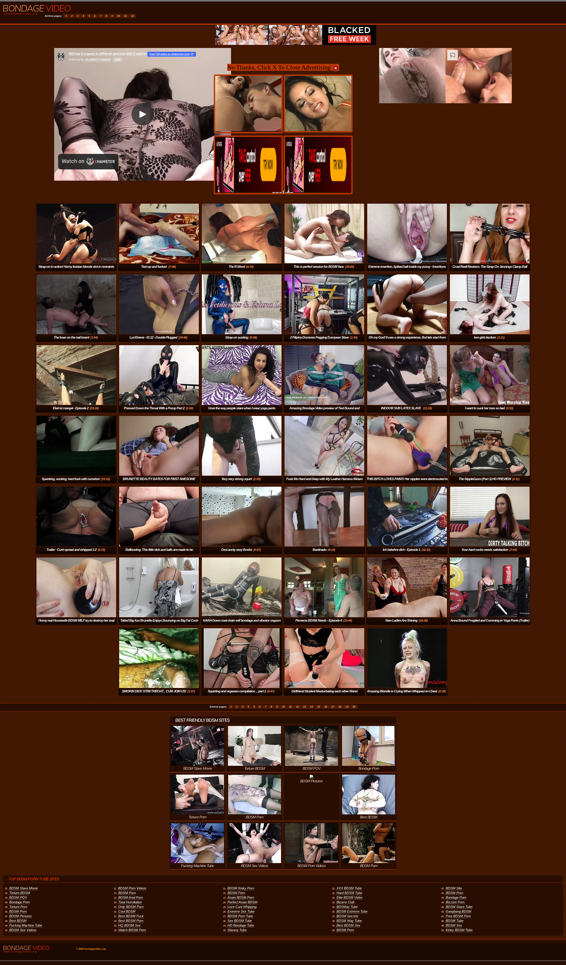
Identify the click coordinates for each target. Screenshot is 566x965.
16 (325, 706)
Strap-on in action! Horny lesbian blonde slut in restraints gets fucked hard (76, 270)
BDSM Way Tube (349, 921)
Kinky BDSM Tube (459, 930)
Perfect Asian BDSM (242, 902)
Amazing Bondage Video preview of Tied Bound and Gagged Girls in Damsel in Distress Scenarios (323, 411)
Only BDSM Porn (130, 907)
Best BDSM (18, 921)
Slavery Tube (237, 930)
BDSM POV (18, 897)
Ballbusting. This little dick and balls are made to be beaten (159, 553)
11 (125, 16)
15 (318, 706)
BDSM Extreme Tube (352, 911)
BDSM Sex (454, 925)
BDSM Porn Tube (240, 916)
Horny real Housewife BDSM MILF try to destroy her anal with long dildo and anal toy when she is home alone (76, 623)
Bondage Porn (19, 902)
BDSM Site (454, 888)
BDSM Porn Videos (132, 888)
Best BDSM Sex (348, 925)
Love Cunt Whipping (242, 907)
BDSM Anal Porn (130, 897)
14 (311, 706)
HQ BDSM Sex (129, 925)
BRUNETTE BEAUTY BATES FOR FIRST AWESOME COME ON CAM (159, 482)
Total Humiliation (130, 902)
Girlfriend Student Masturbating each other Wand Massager (324, 694)
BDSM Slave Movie (23, 888)
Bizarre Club (345, 902)
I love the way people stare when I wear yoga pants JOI (241, 411)
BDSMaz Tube (347, 907)
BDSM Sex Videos (22, 930)
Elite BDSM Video (349, 897)
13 (304, 706)
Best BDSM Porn (130, 921)
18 (339, 706)
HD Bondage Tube (241, 925)
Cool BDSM (127, 911)
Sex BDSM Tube (240, 921)
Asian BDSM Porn (241, 897)
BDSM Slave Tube (459, 907)
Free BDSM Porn (458, 916)
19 (347, 706)
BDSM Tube (454, 921)
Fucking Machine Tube (25, 925)
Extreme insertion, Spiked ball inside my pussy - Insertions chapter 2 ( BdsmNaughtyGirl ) (407, 270)
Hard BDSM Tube (349, 893)
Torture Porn (18, 907)
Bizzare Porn (455, 902)
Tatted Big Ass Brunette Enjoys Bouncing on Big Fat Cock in (159, 623)
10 (118, 16)
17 (332, 706)
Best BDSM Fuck (131, 916)
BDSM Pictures (20, 916)
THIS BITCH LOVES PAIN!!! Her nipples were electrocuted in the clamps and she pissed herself (407, 482)
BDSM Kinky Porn (241, 888)
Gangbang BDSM (458, 911)
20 (354, 706)
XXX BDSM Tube (349, 888)
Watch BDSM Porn (132, 930)
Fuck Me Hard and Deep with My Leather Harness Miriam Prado (324, 482)
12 (132, 16)
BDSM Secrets (347, 916)
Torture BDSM (19, 893)
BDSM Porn (18, 911)
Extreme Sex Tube (241, 911)
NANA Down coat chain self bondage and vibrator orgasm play (242, 623)
